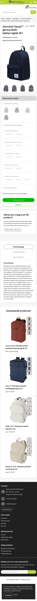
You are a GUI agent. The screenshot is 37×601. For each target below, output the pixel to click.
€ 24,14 (9, 432)
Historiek (3, 523)
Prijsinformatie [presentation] (18, 252)
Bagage (8, 18)
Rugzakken (15, 18)
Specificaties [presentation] (18, 257)
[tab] (18, 247)
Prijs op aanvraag (11, 351)
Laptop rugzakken (26, 18)
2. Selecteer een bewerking (12, 125)
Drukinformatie (5, 521)
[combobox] (16, 12)
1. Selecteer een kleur (10, 103)
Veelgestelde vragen (7, 537)
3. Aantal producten (10, 188)
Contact (3, 534)
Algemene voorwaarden (8, 548)
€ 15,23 (9, 472)
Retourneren (4, 540)
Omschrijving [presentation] (18, 247)
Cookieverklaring (6, 551)
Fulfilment (4, 518)
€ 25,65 (9, 391)
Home (2, 18)
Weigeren (16, 594)
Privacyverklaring (6, 553)
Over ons (3, 526)
